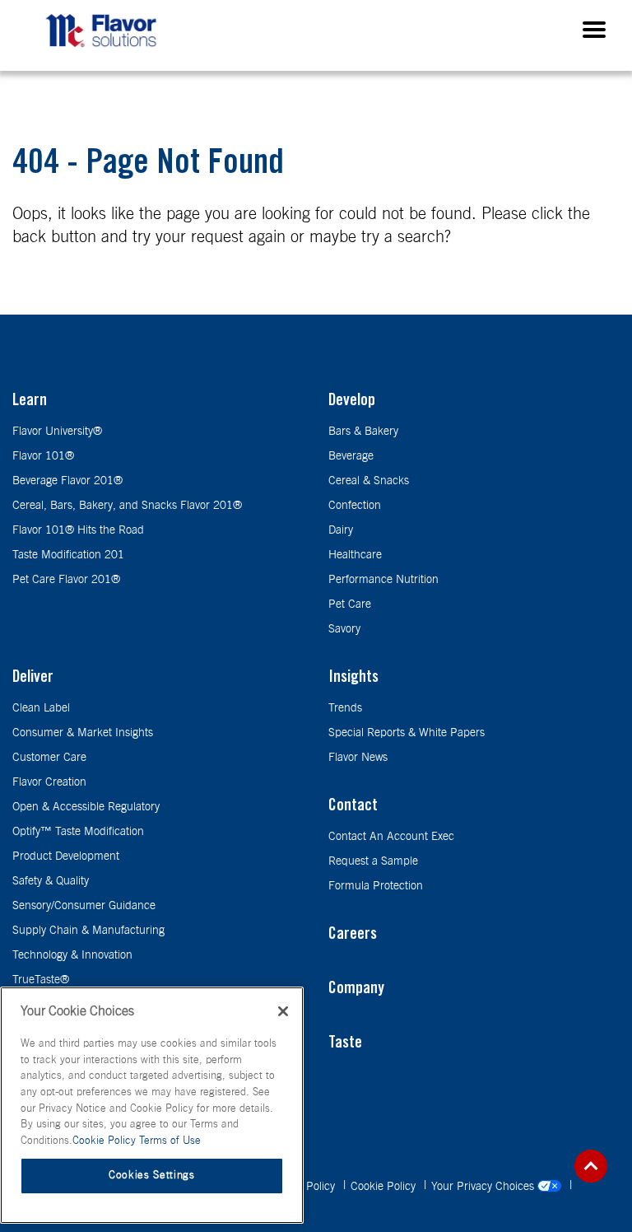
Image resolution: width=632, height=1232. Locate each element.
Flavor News (358, 757)
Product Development (65, 856)
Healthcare (355, 555)
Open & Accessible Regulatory (86, 807)
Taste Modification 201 (68, 555)
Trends (345, 708)
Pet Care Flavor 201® (66, 580)
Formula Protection (375, 886)
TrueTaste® (40, 980)
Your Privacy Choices (484, 1186)
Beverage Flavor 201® (67, 481)
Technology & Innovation (72, 955)
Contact (353, 807)
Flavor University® (57, 431)
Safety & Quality (50, 881)
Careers (352, 935)
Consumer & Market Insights (82, 733)
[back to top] (590, 1166)
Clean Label (41, 708)
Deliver (32, 678)
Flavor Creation (49, 782)
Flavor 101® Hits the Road (78, 530)
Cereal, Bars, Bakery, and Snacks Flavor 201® (127, 505)
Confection (354, 505)
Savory (344, 629)
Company (356, 990)
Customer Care (49, 757)
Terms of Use (170, 1141)
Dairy (340, 530)
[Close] (283, 1011)
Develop (351, 402)
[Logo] (105, 50)
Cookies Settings (152, 1175)
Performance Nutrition (383, 580)
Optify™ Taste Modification (78, 832)
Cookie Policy (385, 1186)
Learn (29, 402)
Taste (345, 1044)
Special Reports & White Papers (406, 733)
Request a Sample (373, 861)
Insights (353, 678)
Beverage (351, 456)
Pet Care (349, 604)
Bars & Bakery (363, 431)
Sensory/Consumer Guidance (84, 906)
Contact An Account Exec (391, 836)
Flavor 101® (43, 456)
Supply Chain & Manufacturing (88, 930)
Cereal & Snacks (368, 481)
